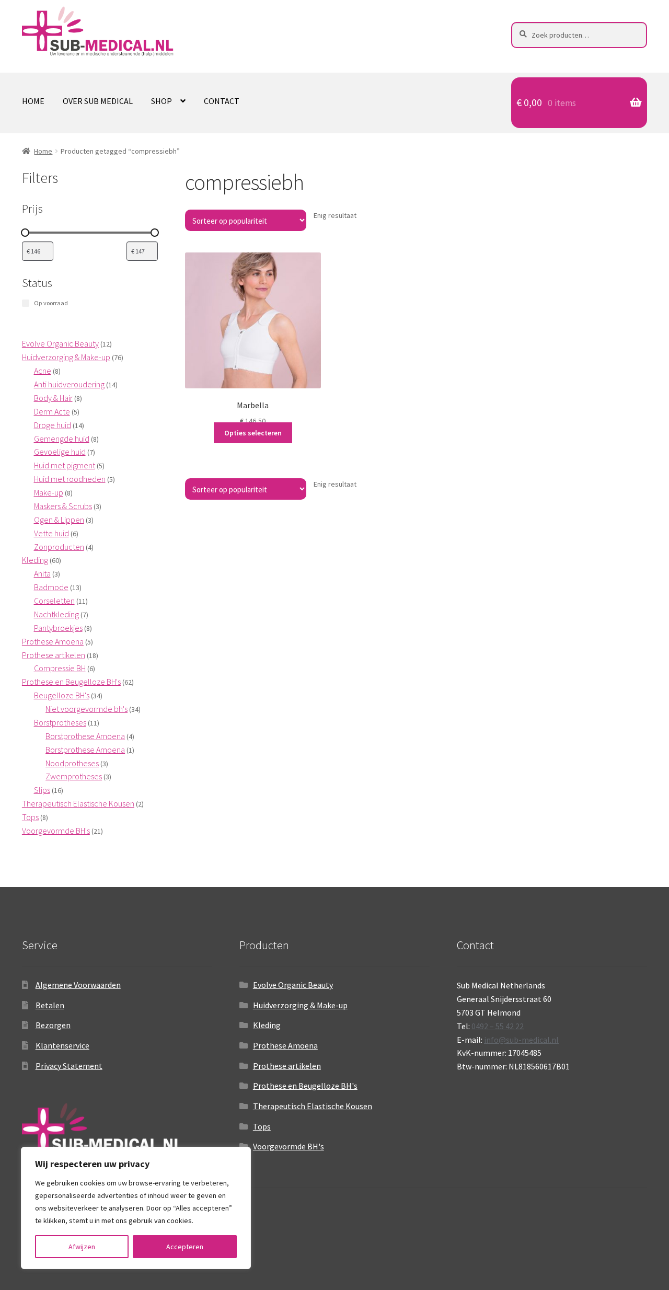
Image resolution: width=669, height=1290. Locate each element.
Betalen (50, 1005)
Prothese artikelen (287, 1066)
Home (33, 101)
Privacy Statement (69, 1066)
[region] (136, 1208)
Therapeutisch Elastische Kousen (312, 1106)
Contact (221, 101)
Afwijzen (81, 1246)
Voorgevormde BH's (288, 1146)
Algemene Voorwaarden (78, 985)
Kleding (267, 1025)
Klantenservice (62, 1045)
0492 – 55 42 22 (497, 1026)
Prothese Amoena (285, 1045)
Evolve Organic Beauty (293, 985)
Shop (161, 101)
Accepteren (184, 1246)
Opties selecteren (253, 432)
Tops (262, 1126)
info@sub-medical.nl (521, 1039)
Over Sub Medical (98, 101)
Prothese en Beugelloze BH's (305, 1085)
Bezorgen (53, 1025)
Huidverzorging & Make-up (300, 1005)
